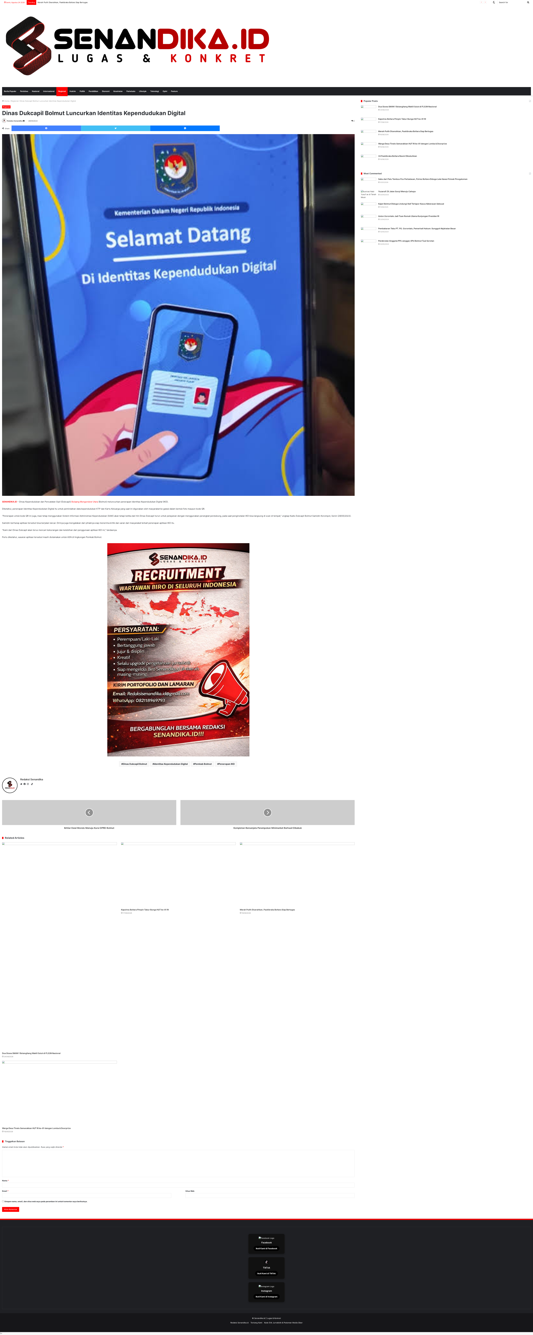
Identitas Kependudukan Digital (171, 764)
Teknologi (154, 91)
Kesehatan (118, 91)
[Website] (22, 784)
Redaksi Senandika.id (239, 1323)
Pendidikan (93, 91)
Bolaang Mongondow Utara (84, 501)
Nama (5, 1180)
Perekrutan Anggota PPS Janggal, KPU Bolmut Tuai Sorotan (406, 241)
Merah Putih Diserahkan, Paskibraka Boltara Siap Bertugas (267, 909)
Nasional (35, 91)
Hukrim (73, 91)
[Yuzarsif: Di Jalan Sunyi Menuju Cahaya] (368, 195)
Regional (62, 91)
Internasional (48, 91)
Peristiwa (24, 91)
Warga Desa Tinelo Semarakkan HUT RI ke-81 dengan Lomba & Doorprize (36, 1128)
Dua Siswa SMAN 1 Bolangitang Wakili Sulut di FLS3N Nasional (31, 1053)
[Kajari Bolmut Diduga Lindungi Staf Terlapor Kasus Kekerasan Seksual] (368, 207)
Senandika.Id (259, 1318)
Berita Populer (10, 91)
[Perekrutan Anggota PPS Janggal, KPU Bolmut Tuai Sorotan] (368, 245)
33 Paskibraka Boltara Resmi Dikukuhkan (397, 156)
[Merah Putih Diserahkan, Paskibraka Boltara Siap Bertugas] (297, 874)
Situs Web (189, 1191)
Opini (165, 91)
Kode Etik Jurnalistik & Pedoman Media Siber (283, 1323)
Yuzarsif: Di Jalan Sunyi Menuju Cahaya (397, 191)
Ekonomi (106, 91)
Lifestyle (142, 91)
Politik (82, 91)
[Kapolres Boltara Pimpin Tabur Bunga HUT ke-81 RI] (178, 874)
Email (5, 1191)
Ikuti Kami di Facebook (266, 1248)
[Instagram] (28, 784)
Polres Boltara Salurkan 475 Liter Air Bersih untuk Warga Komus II (66, 2)
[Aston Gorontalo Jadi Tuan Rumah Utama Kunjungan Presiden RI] (368, 220)
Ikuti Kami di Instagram (266, 1296)
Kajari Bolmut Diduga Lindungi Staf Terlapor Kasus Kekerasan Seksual (411, 204)
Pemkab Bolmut (203, 764)
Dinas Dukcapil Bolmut (135, 764)
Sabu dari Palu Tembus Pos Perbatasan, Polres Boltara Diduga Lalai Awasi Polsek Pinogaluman (422, 179)
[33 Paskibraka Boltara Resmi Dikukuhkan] (368, 160)
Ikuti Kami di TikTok (266, 1273)
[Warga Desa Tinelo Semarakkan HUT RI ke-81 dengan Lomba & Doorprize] (59, 1093)
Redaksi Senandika (14, 121)
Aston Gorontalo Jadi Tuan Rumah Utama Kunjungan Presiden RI (408, 216)
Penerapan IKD (227, 764)
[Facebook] (25, 784)
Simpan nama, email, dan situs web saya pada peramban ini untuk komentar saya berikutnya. (45, 1201)
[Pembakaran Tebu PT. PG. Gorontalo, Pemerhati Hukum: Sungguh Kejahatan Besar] (368, 232)
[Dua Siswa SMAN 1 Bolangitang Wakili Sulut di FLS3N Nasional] (59, 946)
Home (6, 101)
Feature (174, 91)
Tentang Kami (256, 1323)
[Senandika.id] (138, 46)
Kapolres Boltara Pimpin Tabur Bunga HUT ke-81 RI (145, 909)
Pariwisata (130, 91)
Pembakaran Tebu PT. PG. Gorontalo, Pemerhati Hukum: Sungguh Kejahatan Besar (417, 228)
